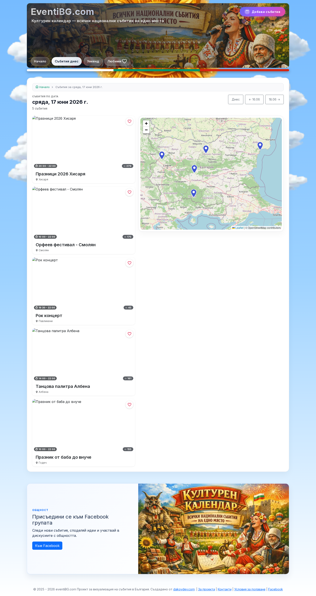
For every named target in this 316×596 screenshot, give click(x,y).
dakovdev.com (184, 589)
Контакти (225, 589)
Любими (114, 61)
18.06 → (274, 99)
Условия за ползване (249, 589)
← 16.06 (254, 99)
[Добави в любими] (129, 121)
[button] (194, 169)
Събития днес (66, 61)
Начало (40, 61)
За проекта (206, 589)
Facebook (275, 589)
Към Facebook (47, 545)
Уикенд (93, 61)
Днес (236, 99)
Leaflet (239, 227)
